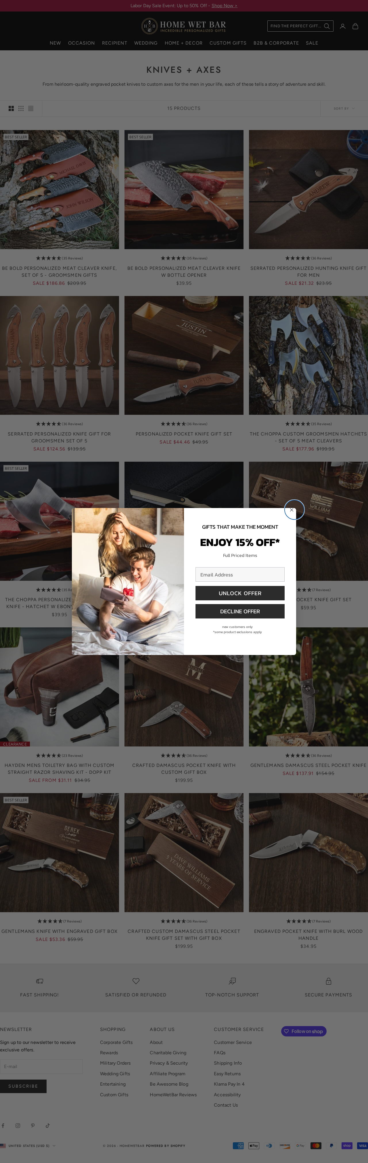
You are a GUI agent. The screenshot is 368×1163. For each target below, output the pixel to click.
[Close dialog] (294, 510)
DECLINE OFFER (240, 611)
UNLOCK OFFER (240, 593)
